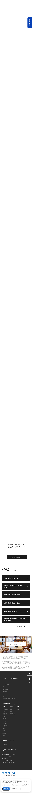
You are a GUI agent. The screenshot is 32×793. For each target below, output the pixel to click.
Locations (5, 684)
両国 (3, 735)
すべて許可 (6, 788)
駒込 (3, 728)
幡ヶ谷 (4, 718)
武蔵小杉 (12, 709)
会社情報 (4, 744)
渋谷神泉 (4, 714)
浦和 (18, 709)
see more (21, 626)
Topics (4, 691)
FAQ (3, 696)
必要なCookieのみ (15, 788)
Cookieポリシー (9, 784)
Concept (5, 689)
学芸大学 (4, 723)
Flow (3, 694)
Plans (4, 687)
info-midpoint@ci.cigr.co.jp (8, 762)
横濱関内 (12, 714)
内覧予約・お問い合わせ (16, 557)
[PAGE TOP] (29, 674)
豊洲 (3, 731)
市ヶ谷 (4, 721)
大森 (3, 716)
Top (3, 682)
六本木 (4, 733)
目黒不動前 (5, 709)
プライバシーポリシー (19, 784)
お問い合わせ (30, 22)
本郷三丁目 (5, 726)
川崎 (11, 711)
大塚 (3, 711)
